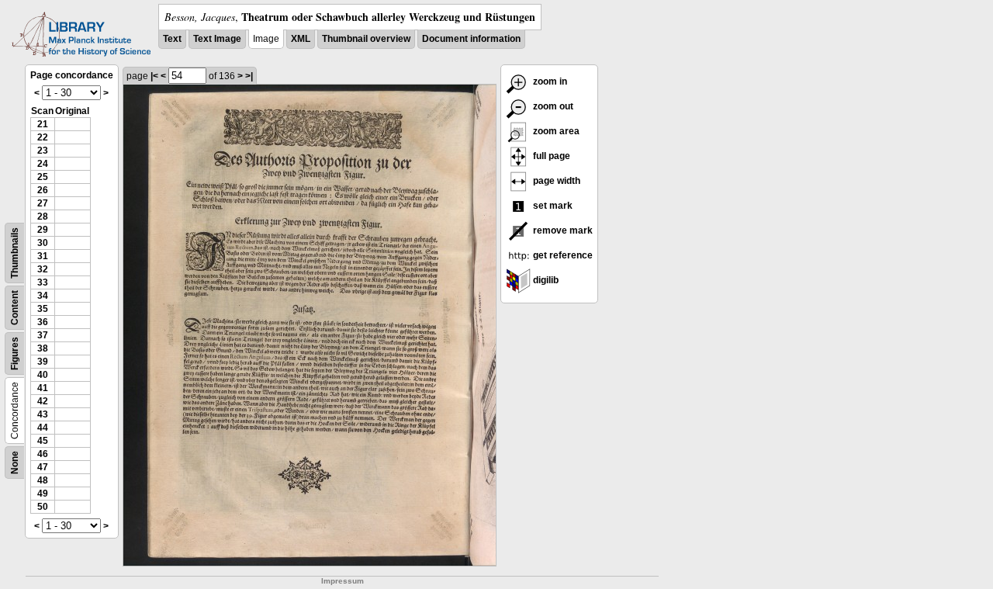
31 (42, 256)
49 (42, 493)
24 (42, 163)
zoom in (549, 81)
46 (42, 454)
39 (42, 361)
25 (42, 177)
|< (154, 76)
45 (42, 440)
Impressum (342, 581)
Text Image (217, 38)
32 (42, 269)
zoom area (555, 131)
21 (42, 124)
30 (42, 242)
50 (42, 506)
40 (42, 374)
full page (550, 156)
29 (42, 229)
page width (555, 180)
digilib (545, 280)
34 (42, 295)
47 (42, 467)
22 (42, 137)
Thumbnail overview (366, 38)
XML (300, 38)
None (14, 462)
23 (42, 150)
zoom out (552, 106)
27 (42, 203)
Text (172, 38)
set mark (552, 205)
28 (42, 216)
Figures (14, 353)
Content (14, 307)
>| (249, 76)
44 (42, 427)
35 (42, 308)
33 (42, 282)
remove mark (562, 230)
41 (42, 388)
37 (42, 335)
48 (42, 480)
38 (42, 348)
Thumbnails (14, 253)
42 (42, 401)
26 (42, 190)
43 (42, 414)
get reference (562, 255)
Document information (471, 38)
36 (42, 322)
